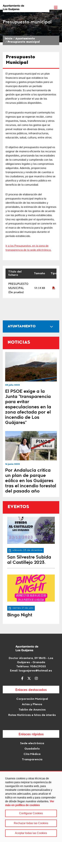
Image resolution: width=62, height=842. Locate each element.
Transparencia (32, 759)
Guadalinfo (32, 748)
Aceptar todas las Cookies (31, 833)
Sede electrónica (32, 743)
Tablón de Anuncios (32, 709)
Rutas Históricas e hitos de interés (32, 715)
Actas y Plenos (32, 704)
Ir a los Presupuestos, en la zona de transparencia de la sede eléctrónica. (28, 248)
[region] (31, 806)
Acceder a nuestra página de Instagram (37, 678)
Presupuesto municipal (24, 42)
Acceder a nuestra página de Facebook (23, 678)
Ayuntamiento (25, 38)
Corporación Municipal (32, 699)
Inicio (9, 38)
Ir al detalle (31, 366)
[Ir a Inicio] (26, 7)
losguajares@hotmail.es (35, 670)
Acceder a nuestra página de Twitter (30, 678)
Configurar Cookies (31, 813)
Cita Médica (32, 754)
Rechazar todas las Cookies (31, 823)
